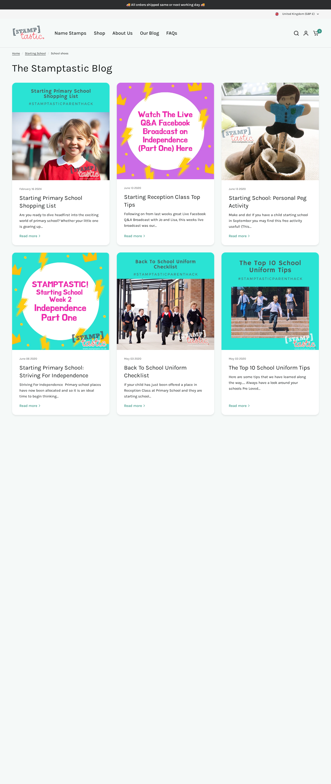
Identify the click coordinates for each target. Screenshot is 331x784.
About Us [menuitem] (122, 33)
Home (16, 53)
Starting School (35, 53)
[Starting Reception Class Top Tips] (165, 131)
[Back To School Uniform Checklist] (165, 301)
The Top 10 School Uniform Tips (269, 367)
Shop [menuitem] (99, 33)
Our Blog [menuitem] (149, 33)
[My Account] (306, 33)
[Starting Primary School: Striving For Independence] (61, 301)
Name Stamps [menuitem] (71, 33)
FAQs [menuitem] (171, 33)
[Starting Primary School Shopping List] (61, 131)
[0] (315, 33)
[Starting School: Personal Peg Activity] (270, 131)
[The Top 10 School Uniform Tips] (270, 301)
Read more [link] (28, 236)
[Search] (296, 33)
